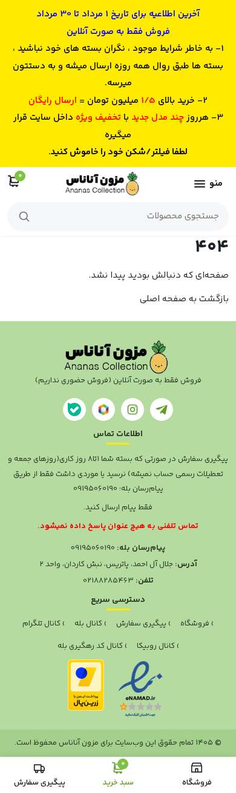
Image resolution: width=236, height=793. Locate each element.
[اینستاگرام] (132, 409)
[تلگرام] (161, 409)
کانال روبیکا (156, 646)
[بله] (74, 409)
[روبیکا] (103, 409)
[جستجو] (24, 216)
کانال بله (88, 624)
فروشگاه (194, 624)
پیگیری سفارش (141, 624)
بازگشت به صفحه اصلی (184, 299)
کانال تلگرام (41, 624)
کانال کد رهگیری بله (90, 646)
